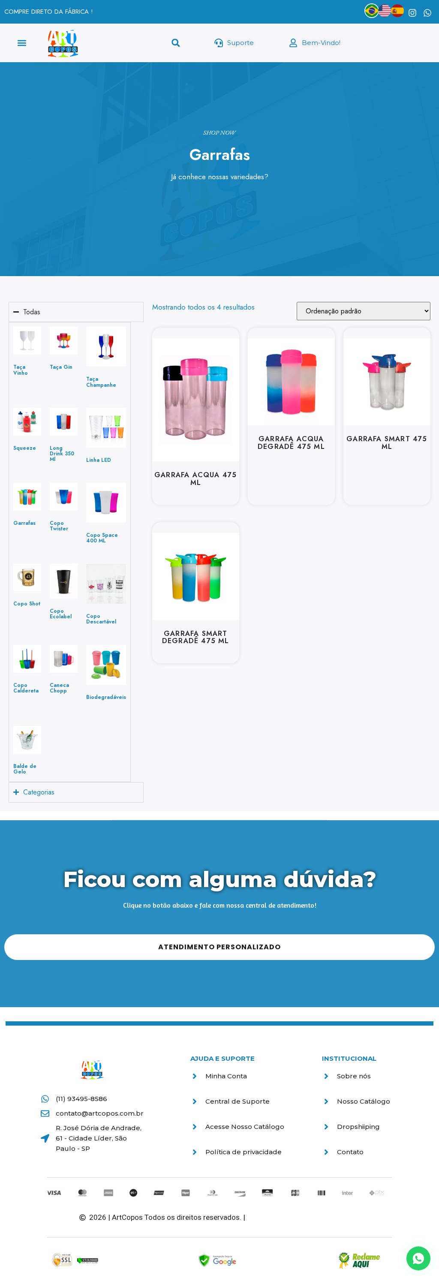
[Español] (397, 10)
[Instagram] (412, 12)
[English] (384, 10)
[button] (22, 43)
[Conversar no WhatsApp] (418, 1258)
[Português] (371, 10)
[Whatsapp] (427, 12)
